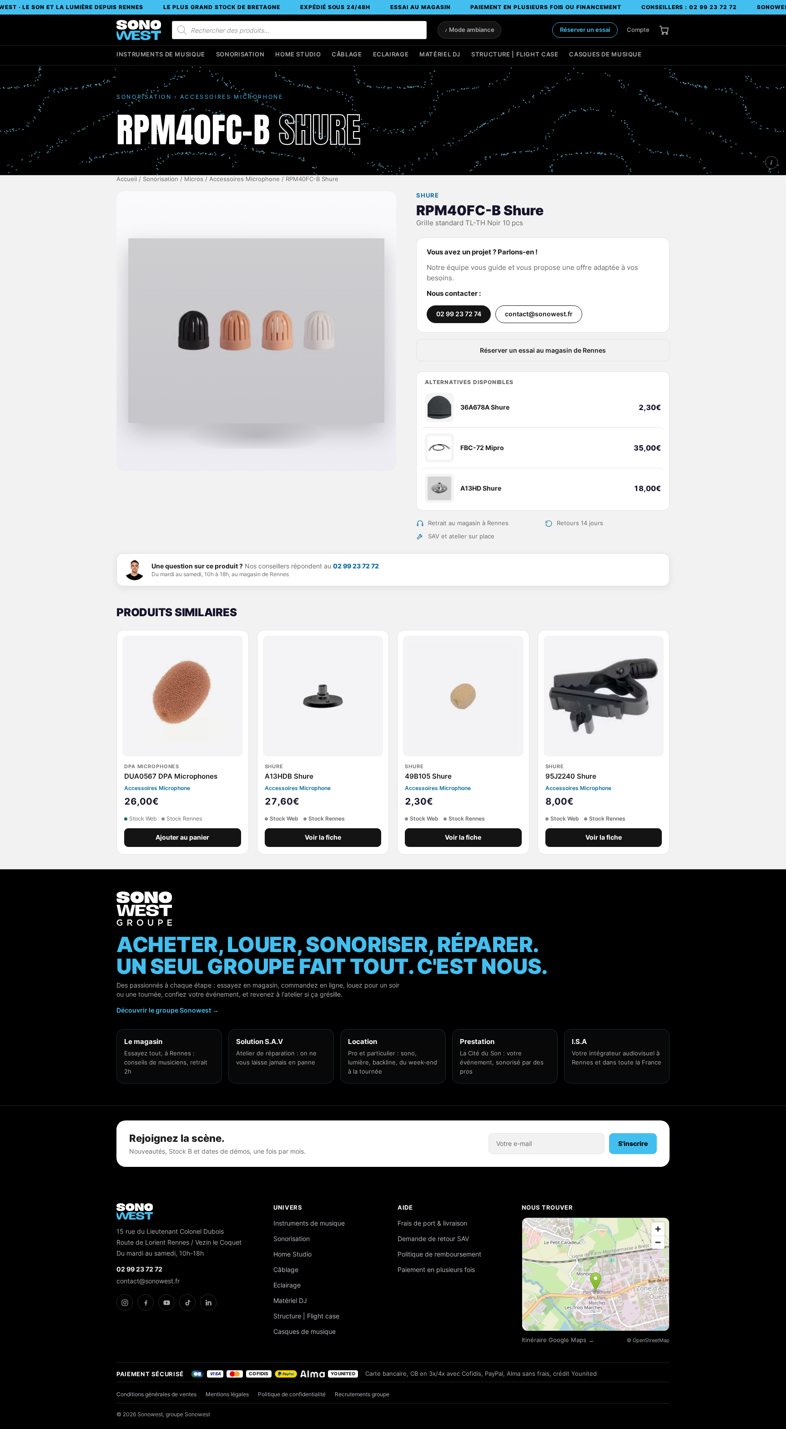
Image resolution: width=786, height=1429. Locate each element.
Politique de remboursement (439, 1254)
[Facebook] (145, 1302)
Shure (427, 195)
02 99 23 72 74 (458, 314)
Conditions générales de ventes (156, 1394)
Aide (405, 1207)
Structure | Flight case (514, 54)
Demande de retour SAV (433, 1238)
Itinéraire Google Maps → (558, 1340)
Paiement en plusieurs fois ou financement (545, 7)
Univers (287, 1207)
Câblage (347, 54)
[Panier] (664, 30)
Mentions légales (227, 1394)
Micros (193, 179)
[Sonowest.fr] (138, 30)
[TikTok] (187, 1302)
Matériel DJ (439, 54)
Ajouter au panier (182, 837)
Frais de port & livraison (432, 1223)
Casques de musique (605, 54)
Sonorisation (240, 54)
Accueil (126, 179)
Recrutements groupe (362, 1394)
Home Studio (298, 54)
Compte (638, 29)
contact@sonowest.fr (539, 314)
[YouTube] (166, 1302)
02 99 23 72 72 (356, 566)
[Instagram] (124, 1302)
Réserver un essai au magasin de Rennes (543, 350)
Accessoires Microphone (244, 179)
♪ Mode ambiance (469, 29)
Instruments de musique (160, 54)
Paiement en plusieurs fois (436, 1269)
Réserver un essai (585, 29)
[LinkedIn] (208, 1302)
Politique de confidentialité (292, 1394)
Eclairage (391, 54)
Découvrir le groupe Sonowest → (167, 1010)
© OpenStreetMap (648, 1340)
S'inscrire (633, 1143)
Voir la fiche (323, 837)
